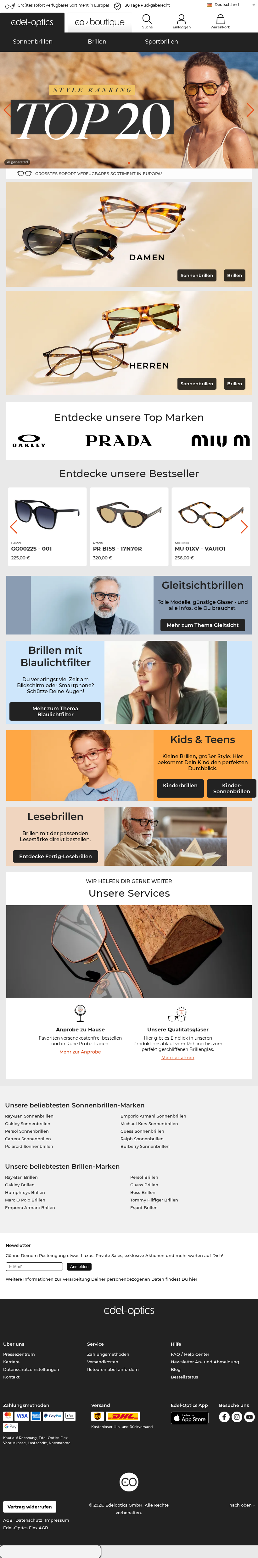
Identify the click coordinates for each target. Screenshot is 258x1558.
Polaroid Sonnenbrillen (29, 1146)
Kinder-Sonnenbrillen (231, 788)
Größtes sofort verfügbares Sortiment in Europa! (63, 5)
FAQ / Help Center (190, 1354)
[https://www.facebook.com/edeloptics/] (224, 1418)
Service (95, 1344)
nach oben (241, 1505)
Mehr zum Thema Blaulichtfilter (55, 711)
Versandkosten (102, 1361)
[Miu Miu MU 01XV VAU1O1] (211, 515)
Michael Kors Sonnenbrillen (149, 1123)
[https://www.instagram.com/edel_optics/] (237, 1418)
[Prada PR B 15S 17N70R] (129, 515)
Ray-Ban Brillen (21, 1177)
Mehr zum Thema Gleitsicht (203, 625)
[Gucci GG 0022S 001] (47, 515)
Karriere (11, 1361)
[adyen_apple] (70, 1416)
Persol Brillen (144, 1177)
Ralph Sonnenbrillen (142, 1138)
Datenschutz (28, 1520)
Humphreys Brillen (25, 1192)
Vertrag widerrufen (30, 1507)
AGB (8, 1520)
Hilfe (176, 1344)
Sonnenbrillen (197, 275)
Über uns (13, 1344)
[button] (32, 22)
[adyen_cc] (8, 1416)
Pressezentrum (19, 1354)
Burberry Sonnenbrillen (145, 1146)
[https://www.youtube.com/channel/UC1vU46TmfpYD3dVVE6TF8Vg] (249, 1418)
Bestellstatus (184, 1376)
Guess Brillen (144, 1184)
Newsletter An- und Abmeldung (205, 1361)
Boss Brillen (142, 1192)
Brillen (234, 275)
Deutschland (227, 4)
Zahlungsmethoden (108, 1354)
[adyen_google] (10, 1427)
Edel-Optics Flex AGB (25, 1527)
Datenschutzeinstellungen (31, 1369)
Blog (176, 1369)
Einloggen (182, 27)
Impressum (57, 1520)
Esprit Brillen (144, 1207)
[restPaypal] (53, 1416)
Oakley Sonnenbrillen (27, 1123)
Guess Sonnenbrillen (142, 1131)
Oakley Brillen (20, 1184)
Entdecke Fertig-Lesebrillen (55, 856)
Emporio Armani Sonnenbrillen (153, 1115)
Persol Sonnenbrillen (27, 1131)
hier (193, 1279)
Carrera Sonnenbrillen (28, 1138)
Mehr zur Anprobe (80, 1052)
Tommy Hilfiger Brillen (154, 1199)
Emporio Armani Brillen (30, 1207)
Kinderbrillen (180, 785)
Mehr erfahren (177, 1057)
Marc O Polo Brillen (25, 1199)
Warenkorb (220, 27)
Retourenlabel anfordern (113, 1369)
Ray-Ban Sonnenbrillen (29, 1115)
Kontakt (11, 1376)
